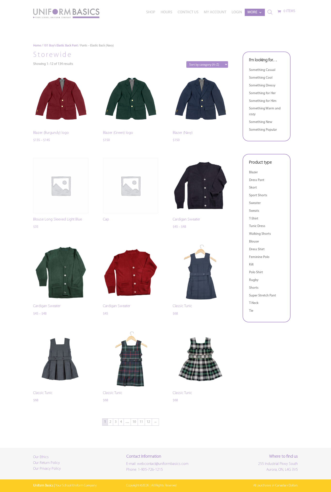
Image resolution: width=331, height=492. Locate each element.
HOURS (166, 12)
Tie (251, 311)
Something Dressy (262, 85)
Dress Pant (256, 180)
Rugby (254, 280)
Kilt (251, 264)
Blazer (253, 172)
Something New (260, 122)
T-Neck (254, 303)
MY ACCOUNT (215, 12)
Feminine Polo (259, 257)
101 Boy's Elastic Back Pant (60, 45)
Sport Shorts (258, 195)
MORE (252, 12)
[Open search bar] (270, 12)
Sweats (254, 211)
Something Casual (262, 70)
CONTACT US (188, 12)
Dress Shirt (257, 249)
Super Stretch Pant (262, 295)
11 (141, 422)
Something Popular (263, 130)
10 (134, 422)
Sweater (255, 203)
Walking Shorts (260, 234)
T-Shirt (253, 218)
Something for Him (262, 101)
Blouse (254, 241)
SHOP (150, 12)
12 (148, 422)
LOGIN (237, 12)
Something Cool (260, 78)
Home (37, 45)
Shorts (254, 288)
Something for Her (262, 93)
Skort (253, 187)
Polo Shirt (256, 272)
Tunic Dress (257, 226)
